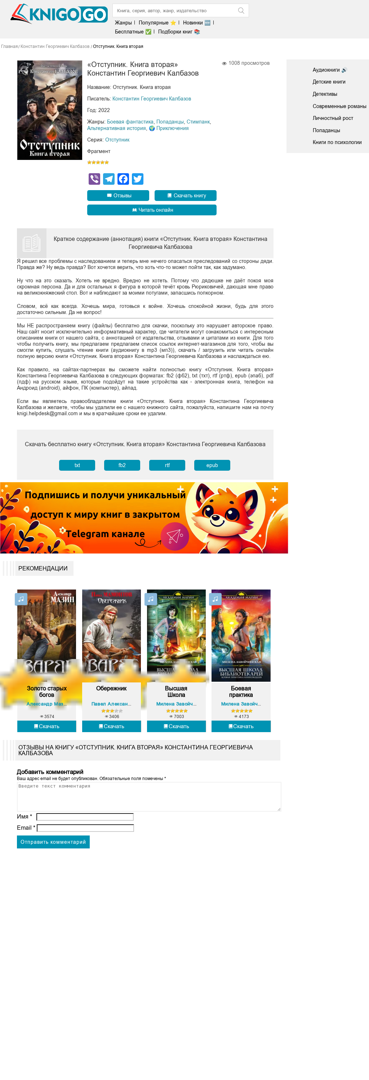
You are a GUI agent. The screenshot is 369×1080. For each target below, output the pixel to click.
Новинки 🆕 (196, 23)
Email (26, 828)
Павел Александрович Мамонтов (131, 704)
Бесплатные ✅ (133, 32)
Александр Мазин (48, 704)
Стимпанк (198, 122)
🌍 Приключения (169, 128)
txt (77, 465)
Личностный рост (333, 118)
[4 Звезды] (102, 162)
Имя (24, 817)
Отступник (117, 140)
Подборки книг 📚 (179, 32)
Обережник (111, 688)
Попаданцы (170, 122)
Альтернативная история (116, 128)
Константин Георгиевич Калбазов (151, 99)
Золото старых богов (47, 691)
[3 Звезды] (98, 162)
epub (212, 465)
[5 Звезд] (107, 162)
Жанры (123, 23)
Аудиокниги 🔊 (330, 70)
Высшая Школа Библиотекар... (176, 691)
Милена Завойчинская (182, 704)
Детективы (325, 94)
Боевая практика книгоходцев (241, 691)
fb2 (122, 465)
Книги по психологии (337, 142)
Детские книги (329, 82)
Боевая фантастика (130, 122)
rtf (167, 465)
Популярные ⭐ (157, 23)
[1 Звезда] (89, 162)
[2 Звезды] (94, 162)
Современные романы (339, 106)
